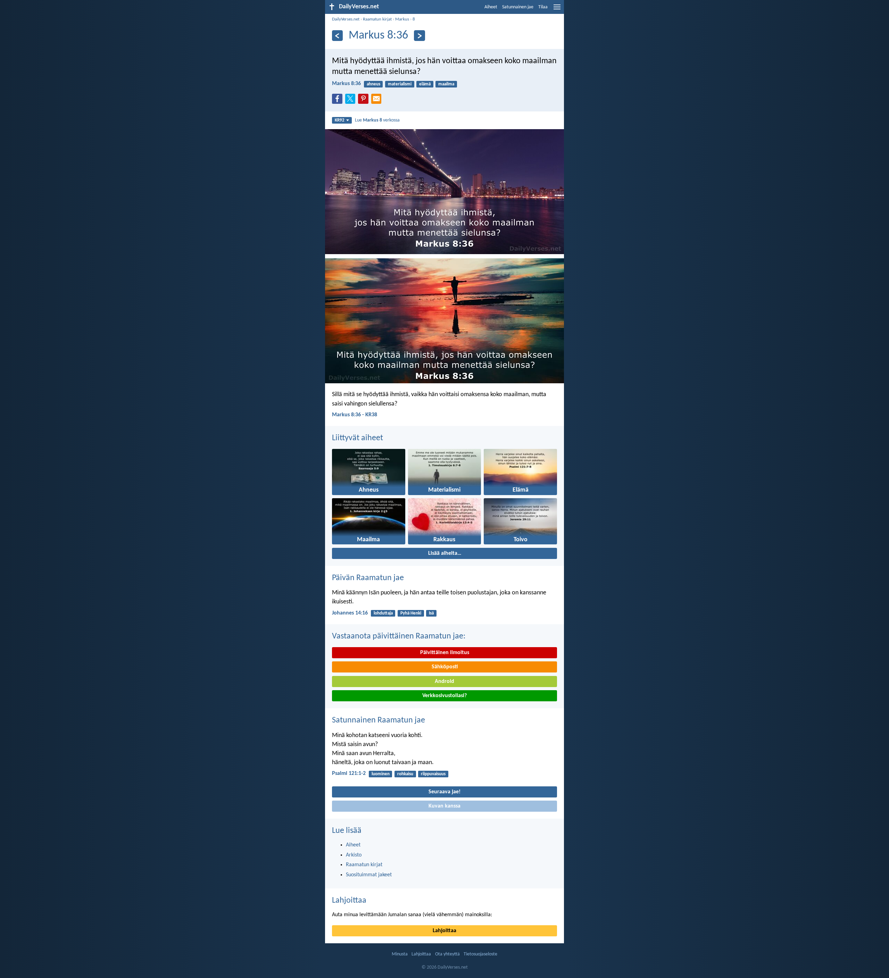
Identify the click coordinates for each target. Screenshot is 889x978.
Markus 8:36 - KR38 (354, 415)
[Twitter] (351, 100)
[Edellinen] (337, 35)
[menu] (557, 9)
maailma (446, 84)
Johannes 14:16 (350, 613)
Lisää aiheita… (444, 553)
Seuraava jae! (444, 792)
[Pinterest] (364, 100)
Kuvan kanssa (444, 806)
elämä (425, 84)
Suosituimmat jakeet (369, 875)
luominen (381, 774)
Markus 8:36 (346, 83)
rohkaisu (405, 774)
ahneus (373, 84)
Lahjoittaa (349, 900)
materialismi (400, 84)
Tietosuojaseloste (480, 954)
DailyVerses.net (345, 19)
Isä (431, 613)
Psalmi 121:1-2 (349, 773)
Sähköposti (445, 667)
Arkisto (354, 855)
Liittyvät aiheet (357, 438)
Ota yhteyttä (447, 954)
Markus (402, 19)
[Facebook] (338, 100)
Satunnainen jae (517, 7)
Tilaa (543, 7)
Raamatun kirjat (377, 19)
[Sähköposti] (377, 100)
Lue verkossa (377, 120)
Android (444, 681)
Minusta (400, 954)
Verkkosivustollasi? (444, 696)
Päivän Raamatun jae (368, 578)
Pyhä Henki (410, 613)
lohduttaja (383, 613)
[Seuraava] (419, 35)
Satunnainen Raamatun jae (378, 720)
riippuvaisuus (433, 774)
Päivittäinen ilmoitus (444, 652)
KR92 (339, 120)
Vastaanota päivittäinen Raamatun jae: (398, 636)
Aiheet (490, 7)
